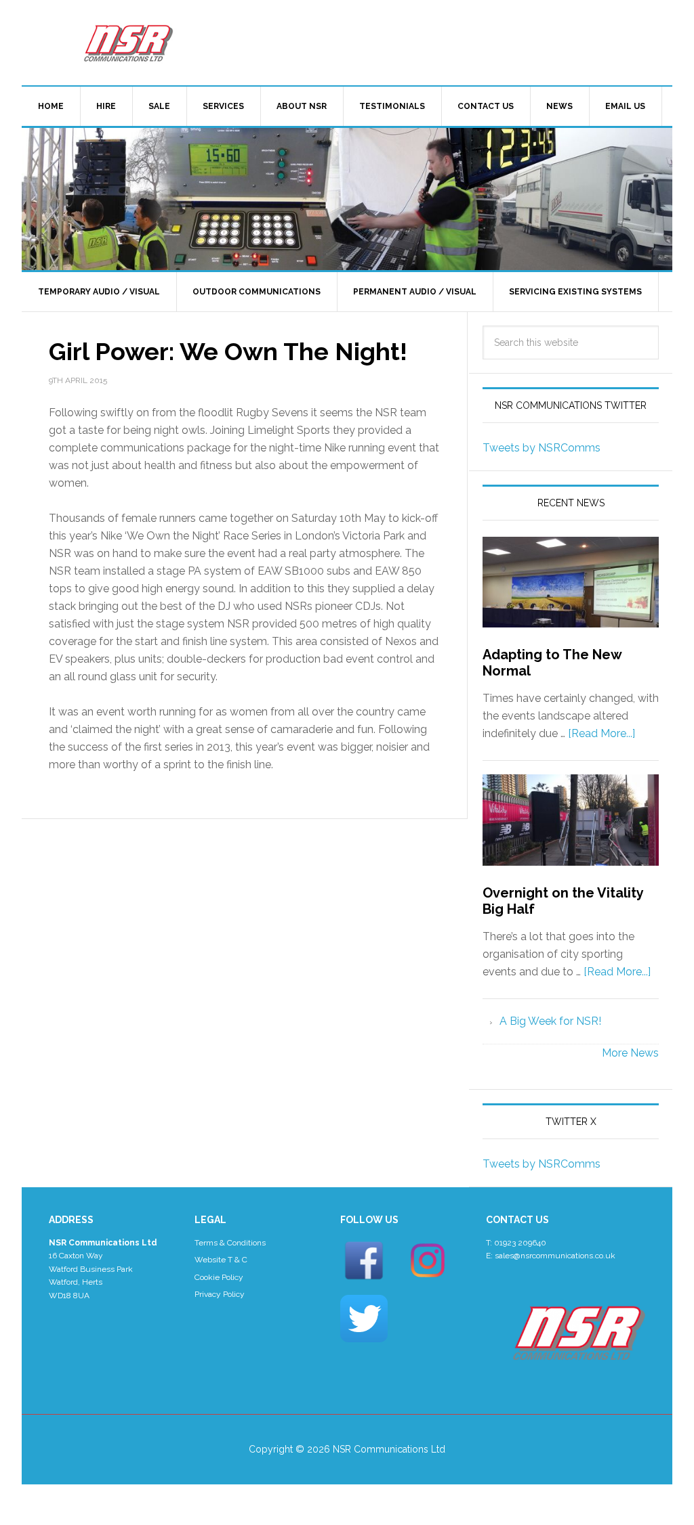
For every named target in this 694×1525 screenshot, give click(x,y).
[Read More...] (601, 733)
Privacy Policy (220, 1294)
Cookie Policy (219, 1277)
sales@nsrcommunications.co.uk (555, 1255)
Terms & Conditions (230, 1242)
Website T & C (221, 1259)
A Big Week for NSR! (550, 1021)
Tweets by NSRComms (541, 447)
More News (630, 1052)
